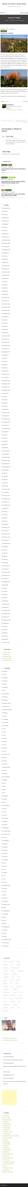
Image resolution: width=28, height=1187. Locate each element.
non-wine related (7, 831)
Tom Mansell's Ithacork (8, 1162)
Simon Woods (6, 1156)
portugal (5, 853)
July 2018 (5, 320)
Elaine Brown (6, 1129)
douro (4, 744)
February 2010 (6, 642)
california (5, 712)
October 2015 (6, 425)
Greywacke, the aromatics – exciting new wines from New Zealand (21, 121)
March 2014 (5, 486)
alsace (4, 674)
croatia (4, 741)
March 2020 (6, 262)
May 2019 (5, 288)
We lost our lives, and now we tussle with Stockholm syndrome (14, 1082)
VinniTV (5, 1166)
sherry (4, 894)
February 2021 (6, 236)
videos (4, 933)
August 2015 (6, 431)
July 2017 (5, 358)
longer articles (6, 805)
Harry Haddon (6, 1133)
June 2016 (5, 399)
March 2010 (5, 639)
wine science (6, 946)
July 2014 (5, 473)
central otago (20, 970)
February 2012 (6, 565)
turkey (4, 923)
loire (4, 802)
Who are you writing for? (8, 1078)
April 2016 (5, 406)
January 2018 (6, 339)
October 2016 (6, 387)
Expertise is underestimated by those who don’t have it (14, 1067)
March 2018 (5, 332)
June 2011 (5, 591)
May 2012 (5, 556)
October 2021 (6, 221)
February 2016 (6, 412)
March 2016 (5, 409)
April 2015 (5, 444)
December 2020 (6, 240)
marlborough (19, 986)
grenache (12, 197)
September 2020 (7, 249)
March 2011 (5, 601)
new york (5, 824)
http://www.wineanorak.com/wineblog (15, 109)
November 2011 (6, 575)
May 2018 (5, 326)
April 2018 (5, 329)
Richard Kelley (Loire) (8, 1154)
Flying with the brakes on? (8, 1075)
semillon (5, 888)
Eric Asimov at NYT (7, 1131)
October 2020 (6, 246)
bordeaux (5, 696)
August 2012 (6, 546)
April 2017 (5, 367)
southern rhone (6, 904)
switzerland (5, 914)
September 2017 (6, 351)
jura (4, 792)
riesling (4, 866)
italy (3, 190)
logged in (9, 154)
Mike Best (5, 1146)
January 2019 (6, 300)
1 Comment (25, 101)
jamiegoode (12, 29)
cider (4, 735)
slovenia (5, 898)
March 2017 (5, 371)
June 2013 (5, 514)
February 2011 (6, 604)
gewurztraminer (6, 767)
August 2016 (6, 393)
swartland (15, 1004)
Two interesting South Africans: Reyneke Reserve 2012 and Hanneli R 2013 (13, 182)
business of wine (7, 703)
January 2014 (6, 492)
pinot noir (5, 850)
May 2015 (5, 441)
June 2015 (5, 438)
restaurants (5, 859)
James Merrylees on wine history (11, 1136)
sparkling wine (6, 910)
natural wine (6, 818)
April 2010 (5, 636)
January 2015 (6, 454)
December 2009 (7, 656)
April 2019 (5, 291)
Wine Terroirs (6, 1170)
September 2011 (6, 581)
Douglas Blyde (6, 1127)
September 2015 (6, 428)
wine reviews (6, 942)
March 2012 (5, 562)
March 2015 (5, 447)
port (22, 992)
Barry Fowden (6, 1117)
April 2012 (5, 559)
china (4, 732)
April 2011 (5, 597)
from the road (6, 754)
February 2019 (6, 297)
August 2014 (6, 470)
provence (5, 856)
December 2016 (6, 380)
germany (5, 764)
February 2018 (6, 335)
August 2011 (5, 585)
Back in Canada (6, 1071)
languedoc (5, 795)
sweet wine (5, 1007)
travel (4, 920)
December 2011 (6, 572)
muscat (4, 815)
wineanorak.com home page (10, 1038)
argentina (5, 677)
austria (4, 684)
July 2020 (5, 256)
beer (4, 690)
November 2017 (6, 345)
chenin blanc (6, 725)
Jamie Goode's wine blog (14, 3)
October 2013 (6, 502)
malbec (4, 808)
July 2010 (5, 626)
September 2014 (6, 466)
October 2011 (6, 578)
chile (4, 728)
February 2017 (6, 374)
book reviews (6, 693)
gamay (4, 757)
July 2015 (5, 434)
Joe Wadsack (6, 1142)
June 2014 (5, 476)
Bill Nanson (6, 1121)
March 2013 (5, 524)
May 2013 (5, 517)
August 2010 (6, 623)
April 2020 (5, 259)
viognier (5, 936)
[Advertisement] (9, 1097)
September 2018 (6, 313)
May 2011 (5, 594)
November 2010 (6, 613)
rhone (4, 863)
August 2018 (6, 316)
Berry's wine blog (7, 1119)
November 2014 (6, 460)
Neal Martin (6, 1152)
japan (4, 789)
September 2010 (6, 620)
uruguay (5, 930)
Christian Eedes (7, 1123)
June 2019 (5, 284)
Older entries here (7, 660)
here (2, 98)
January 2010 (6, 654)
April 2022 (5, 214)
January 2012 (6, 569)
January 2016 (6, 415)
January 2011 (6, 607)
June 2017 (5, 361)
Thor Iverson (6, 1160)
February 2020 (6, 265)
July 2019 (5, 281)
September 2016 (6, 390)
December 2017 (6, 342)
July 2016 (5, 396)
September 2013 (6, 505)
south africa (3, 31)
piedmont (5, 843)
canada (4, 716)
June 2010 (5, 629)
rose (4, 875)
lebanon (5, 799)
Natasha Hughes (7, 1150)
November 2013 (6, 498)
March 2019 (5, 294)
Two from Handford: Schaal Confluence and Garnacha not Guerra (13, 194)
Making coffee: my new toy (7, 120)
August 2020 (6, 252)
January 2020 (6, 268)
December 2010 (6, 610)
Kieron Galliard (6, 1144)
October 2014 (6, 463)
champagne (5, 719)
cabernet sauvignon (7, 709)
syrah (10, 164)
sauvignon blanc (6, 885)
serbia (4, 891)
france (4, 751)
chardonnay (7, 197)
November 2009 (7, 658)
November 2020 (6, 243)
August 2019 (6, 278)
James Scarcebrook (7, 1138)
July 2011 (5, 588)
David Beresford (7, 1125)
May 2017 (5, 364)
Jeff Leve (5, 1140)
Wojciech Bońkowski (8, 1172)
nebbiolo (5, 821)
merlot (4, 811)
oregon (4, 837)
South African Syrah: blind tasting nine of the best (13, 169)
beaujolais (5, 687)
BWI (5, 91)
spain (4, 907)
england (5, 748)
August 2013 (6, 508)
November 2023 (6, 208)
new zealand (6, 827)
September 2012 (6, 543)
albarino (5, 671)
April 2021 (5, 230)
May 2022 (5, 211)
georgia (5, 760)
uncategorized (12, 177)
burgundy (5, 700)
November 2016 (6, 383)
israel (4, 783)
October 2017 (6, 348)
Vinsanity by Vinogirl (8, 1168)
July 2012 (5, 549)
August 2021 (6, 224)
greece (4, 770)
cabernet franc (6, 706)
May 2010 (5, 632)
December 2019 (6, 272)
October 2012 (6, 540)
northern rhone (6, 834)
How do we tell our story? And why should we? (13, 1059)
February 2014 (6, 489)
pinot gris (5, 847)
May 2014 (5, 479)
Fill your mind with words (8, 1063)
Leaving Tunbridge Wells (8, 1056)
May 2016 (5, 403)
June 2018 (5, 323)
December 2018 (6, 304)
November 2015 (6, 422)
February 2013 (6, 527)
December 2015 (6, 419)
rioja (4, 869)
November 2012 (6, 537)
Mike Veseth (6, 1148)
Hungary (5, 779)
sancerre (5, 882)
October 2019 (6, 275)
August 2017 (5, 355)
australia (5, 681)
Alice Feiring (6, 1115)
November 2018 (6, 307)
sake (4, 878)
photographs (6, 840)
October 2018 (6, 310)
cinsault (5, 738)
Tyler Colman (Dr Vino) (8, 1164)
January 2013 (6, 530)
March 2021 (5, 233)
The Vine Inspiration (8, 1158)
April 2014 (5, 482)
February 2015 (6, 450)
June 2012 (5, 553)
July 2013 (5, 511)
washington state (7, 939)
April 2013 (5, 521)
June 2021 (5, 227)
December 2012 (6, 533)
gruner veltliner (6, 776)
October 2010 (6, 616)
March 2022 (6, 217)
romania (5, 872)
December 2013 (6, 495)
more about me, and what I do (10, 1040)
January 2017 (6, 377)
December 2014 (6, 457)
